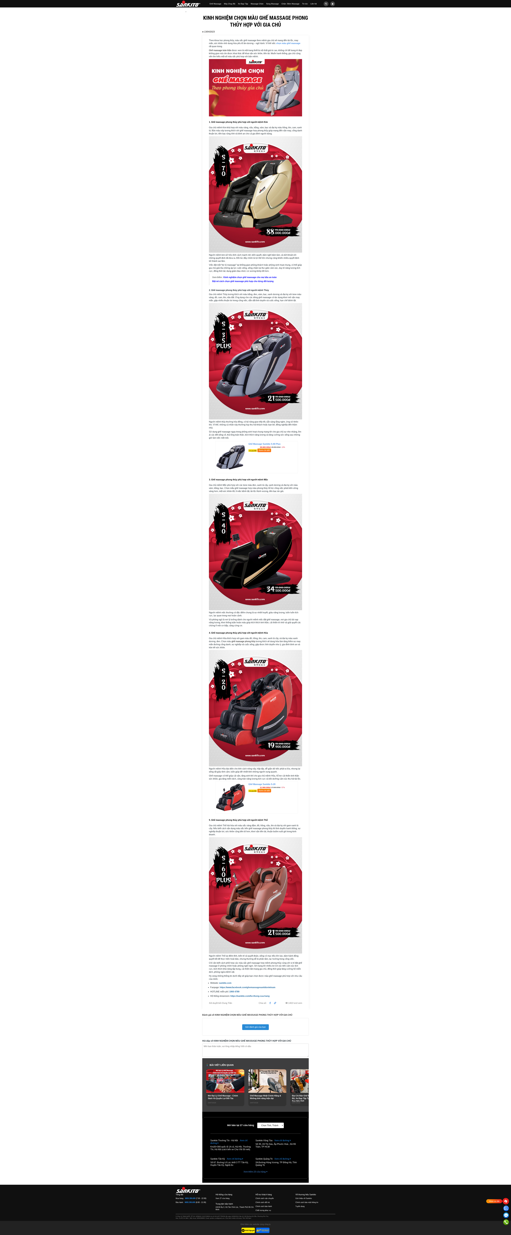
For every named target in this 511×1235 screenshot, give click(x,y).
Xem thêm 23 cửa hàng (255, 1172)
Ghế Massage (215, 4)
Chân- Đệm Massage (290, 4)
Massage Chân (257, 4)
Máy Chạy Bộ (229, 4)
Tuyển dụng (299, 1206)
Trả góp (252, 451)
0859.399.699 (190, 1198)
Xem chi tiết (264, 450)
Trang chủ (180, 12)
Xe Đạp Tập (243, 4)
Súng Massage (272, 4)
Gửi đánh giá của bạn (255, 1027)
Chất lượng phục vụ (263, 1210)
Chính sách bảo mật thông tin (306, 1202)
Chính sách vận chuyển (265, 1198)
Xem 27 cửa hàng (222, 1198)
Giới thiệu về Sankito (303, 1198)
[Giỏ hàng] (332, 4)
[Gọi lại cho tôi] (506, 1223)
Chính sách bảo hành (264, 1206)
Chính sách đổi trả (263, 1202)
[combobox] (270, 1125)
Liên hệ (313, 4)
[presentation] (208, 1091)
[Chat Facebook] (506, 1216)
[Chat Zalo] (506, 1209)
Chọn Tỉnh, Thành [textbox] (269, 1125)
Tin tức (305, 4)
